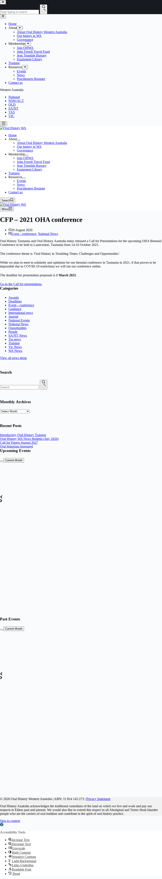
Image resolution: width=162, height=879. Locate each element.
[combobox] (19, 387)
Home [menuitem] (12, 135)
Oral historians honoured (16, 446)
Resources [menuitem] (15, 177)
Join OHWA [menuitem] (25, 158)
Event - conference (23, 234)
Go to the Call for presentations (21, 284)
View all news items (13, 358)
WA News (15, 351)
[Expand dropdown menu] (18, 140)
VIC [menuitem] (11, 116)
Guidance (14, 309)
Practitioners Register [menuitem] (31, 188)
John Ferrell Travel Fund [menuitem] (33, 162)
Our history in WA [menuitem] (29, 146)
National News (48, 234)
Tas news (14, 339)
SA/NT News (17, 335)
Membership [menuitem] (16, 154)
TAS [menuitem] (11, 112)
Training (14, 343)
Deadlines (15, 301)
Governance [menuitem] (25, 150)
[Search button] (43, 384)
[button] (1, 825)
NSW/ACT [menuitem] (16, 101)
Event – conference (21, 305)
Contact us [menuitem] (15, 192)
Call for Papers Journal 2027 (19, 442)
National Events (19, 320)
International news (20, 313)
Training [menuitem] (14, 173)
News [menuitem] (21, 184)
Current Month (13, 460)
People (13, 332)
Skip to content (10, 821)
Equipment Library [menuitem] (29, 169)
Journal (13, 316)
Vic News (15, 347)
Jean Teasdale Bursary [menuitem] (32, 165)
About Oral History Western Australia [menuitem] (42, 143)
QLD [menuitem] (12, 104)
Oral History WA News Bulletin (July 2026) (29, 439)
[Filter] (1, 461)
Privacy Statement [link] (98, 799)
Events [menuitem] (21, 181)
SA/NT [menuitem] (13, 108)
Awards (13, 297)
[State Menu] (3, 123)
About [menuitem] (12, 139)
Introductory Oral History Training (23, 435)
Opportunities (17, 328)
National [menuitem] (14, 97)
